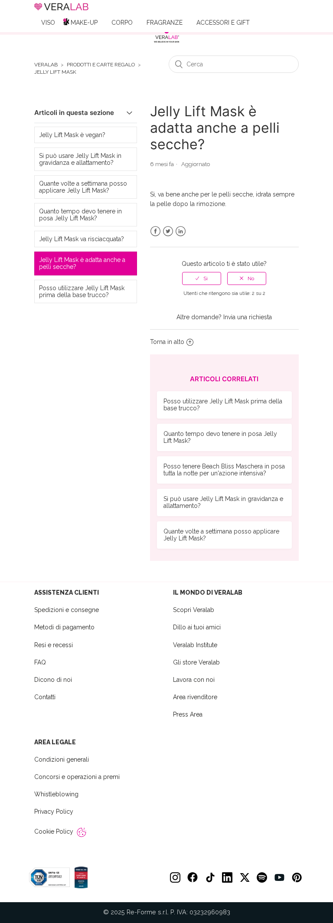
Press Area (187, 714)
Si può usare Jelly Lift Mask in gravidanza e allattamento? (80, 159)
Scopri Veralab (193, 609)
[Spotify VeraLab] (262, 877)
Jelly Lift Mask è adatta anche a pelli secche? (82, 263)
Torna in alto (167, 341)
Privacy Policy (53, 811)
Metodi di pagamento (64, 627)
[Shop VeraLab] (166, 36)
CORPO (122, 22)
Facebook (155, 231)
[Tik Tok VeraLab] (210, 877)
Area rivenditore (195, 697)
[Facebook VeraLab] (192, 877)
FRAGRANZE (165, 22)
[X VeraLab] (244, 877)
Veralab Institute (195, 645)
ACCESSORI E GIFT (223, 22)
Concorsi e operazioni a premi (77, 776)
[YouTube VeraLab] (279, 877)
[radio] (201, 278)
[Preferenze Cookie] (81, 832)
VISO (48, 22)
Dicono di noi (53, 679)
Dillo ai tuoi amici (197, 627)
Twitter (168, 231)
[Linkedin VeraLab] (227, 877)
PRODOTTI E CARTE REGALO (101, 65)
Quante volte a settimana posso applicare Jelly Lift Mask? (83, 187)
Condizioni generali (61, 759)
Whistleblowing (56, 794)
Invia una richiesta (247, 317)
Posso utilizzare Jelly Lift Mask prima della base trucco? (81, 291)
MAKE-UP (84, 22)
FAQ (40, 662)
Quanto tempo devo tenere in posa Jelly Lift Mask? (80, 215)
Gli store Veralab (196, 662)
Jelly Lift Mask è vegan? (72, 134)
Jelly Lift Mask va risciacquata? (81, 239)
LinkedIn (180, 231)
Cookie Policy (53, 831)
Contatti (45, 697)
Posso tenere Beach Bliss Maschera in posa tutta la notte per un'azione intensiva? (224, 470)
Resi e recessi (53, 645)
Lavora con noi (194, 679)
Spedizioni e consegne (66, 609)
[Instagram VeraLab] (175, 877)
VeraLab (46, 65)
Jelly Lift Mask (55, 72)
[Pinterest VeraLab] (296, 877)
